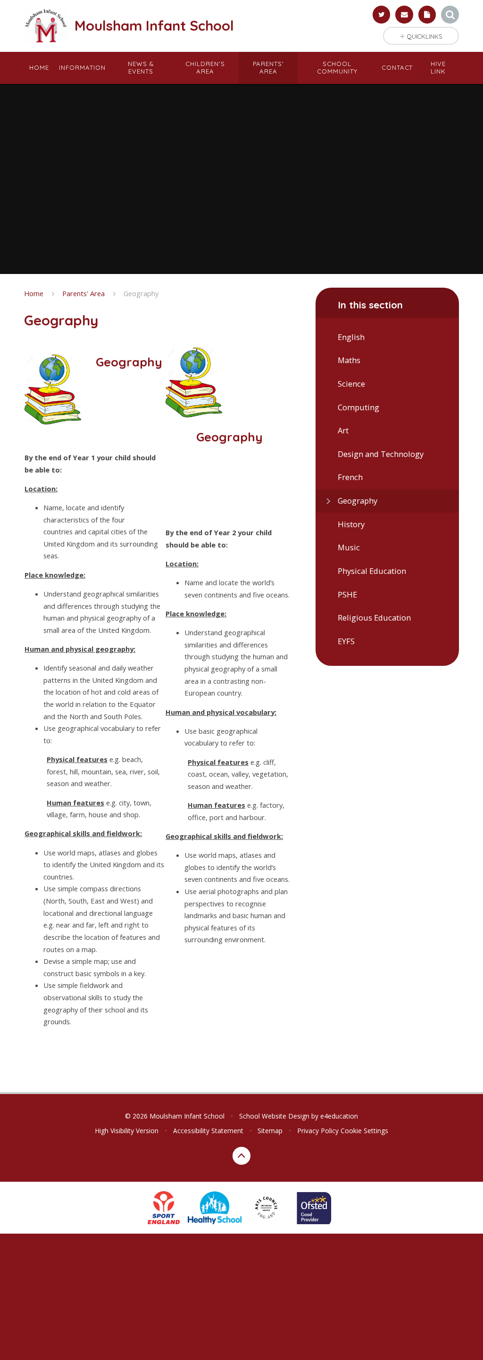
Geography (141, 293)
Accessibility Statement (208, 1130)
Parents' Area (83, 293)
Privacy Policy (318, 1130)
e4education (339, 1115)
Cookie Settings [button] (364, 1130)
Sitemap (270, 1130)
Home (33, 293)
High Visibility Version (126, 1130)
